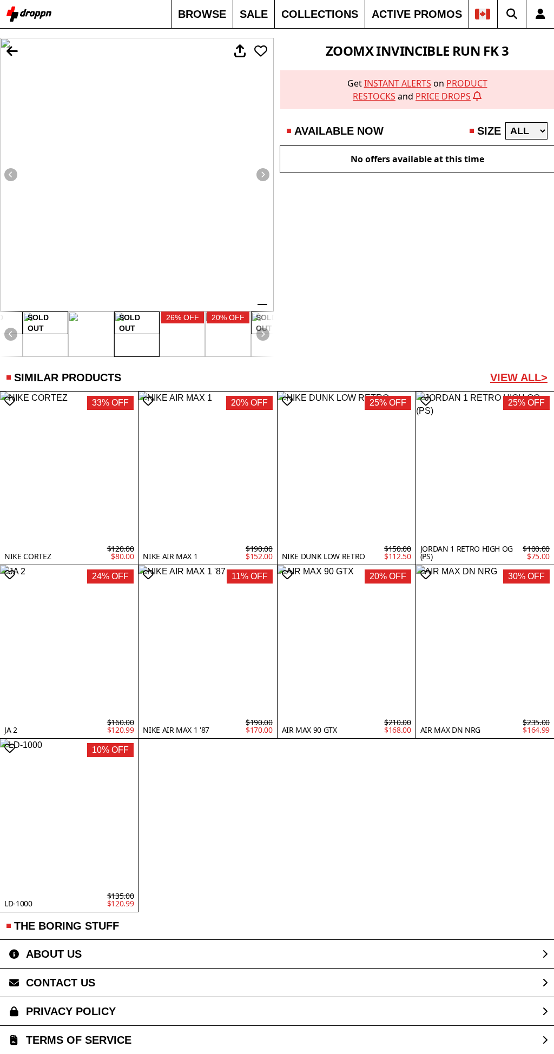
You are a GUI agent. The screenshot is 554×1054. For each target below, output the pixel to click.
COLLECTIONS (319, 14)
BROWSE (202, 14)
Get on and (417, 89)
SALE (254, 14)
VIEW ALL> (519, 377)
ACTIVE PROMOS (417, 14)
